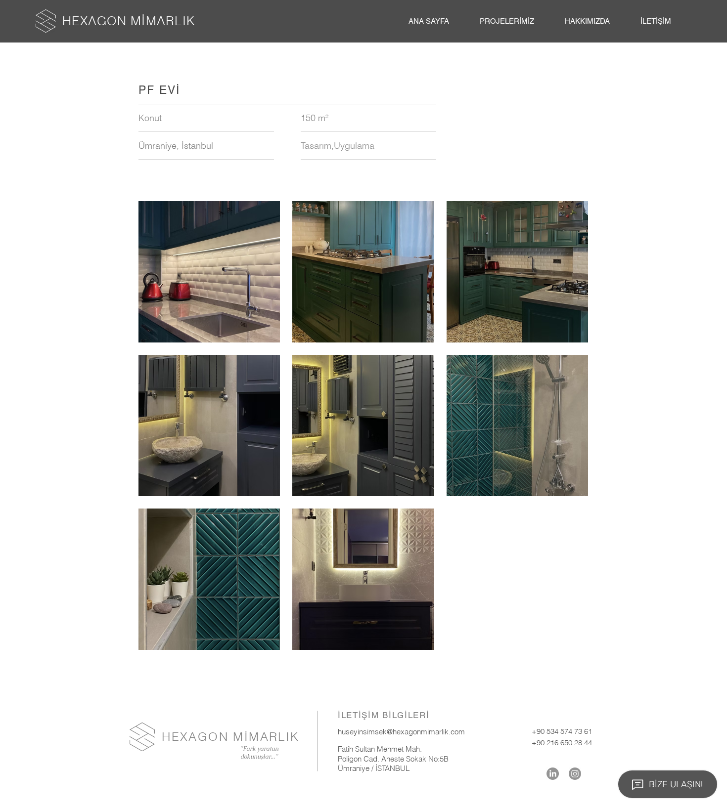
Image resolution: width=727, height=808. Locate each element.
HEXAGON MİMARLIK (128, 20)
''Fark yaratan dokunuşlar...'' (259, 753)
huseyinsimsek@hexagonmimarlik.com (401, 731)
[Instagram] (575, 773)
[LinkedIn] (552, 773)
